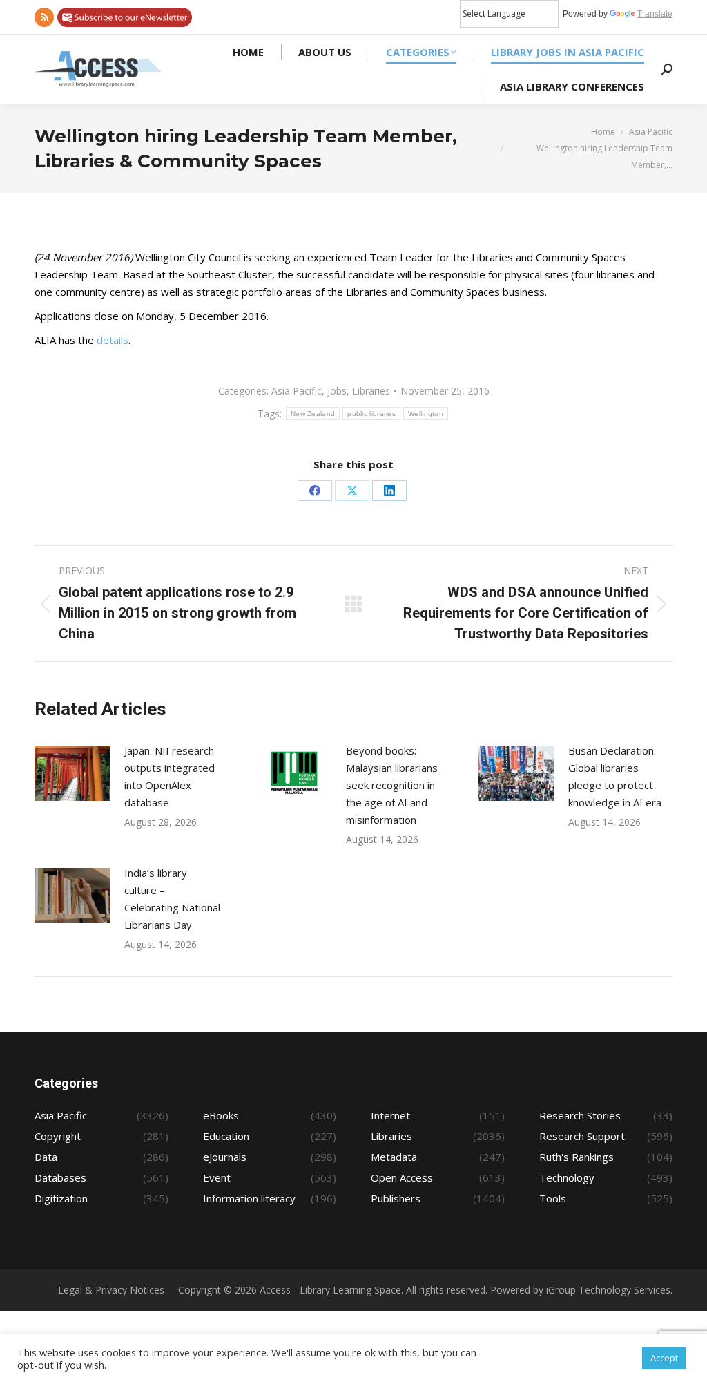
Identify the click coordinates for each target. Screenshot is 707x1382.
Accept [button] (664, 1358)
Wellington (425, 413)
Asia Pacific (296, 390)
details (112, 340)
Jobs (337, 390)
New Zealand (313, 413)
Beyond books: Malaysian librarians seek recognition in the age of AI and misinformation (392, 785)
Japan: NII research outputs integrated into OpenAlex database (169, 776)
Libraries (371, 390)
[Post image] (72, 773)
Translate (654, 14)
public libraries (371, 413)
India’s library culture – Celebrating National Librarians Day (172, 898)
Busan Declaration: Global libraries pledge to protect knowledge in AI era (614, 776)
